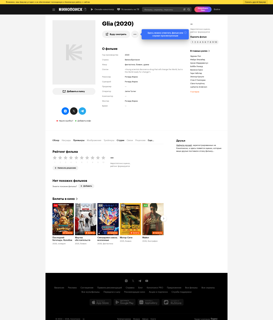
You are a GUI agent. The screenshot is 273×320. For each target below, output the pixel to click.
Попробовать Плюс (203, 9)
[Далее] (164, 218)
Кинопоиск (75, 318)
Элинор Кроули (197, 76)
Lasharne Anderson (198, 86)
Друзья (180, 140)
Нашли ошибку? (66, 120)
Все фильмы (191, 287)
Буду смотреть (118, 34)
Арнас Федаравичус (199, 62)
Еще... (151, 140)
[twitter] (73, 111)
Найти (189, 9)
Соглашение (86, 287)
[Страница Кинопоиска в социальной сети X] (133, 281)
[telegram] (82, 111)
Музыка (136, 318)
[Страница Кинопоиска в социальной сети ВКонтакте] (126, 281)
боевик (139, 64)
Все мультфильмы (90, 291)
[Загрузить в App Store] (100, 302)
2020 (127, 54)
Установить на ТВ (130, 9)
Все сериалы (208, 287)
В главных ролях (199, 51)
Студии (120, 140)
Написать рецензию (67, 167)
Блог (140, 287)
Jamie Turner (130, 91)
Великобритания (132, 59)
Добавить (87, 186)
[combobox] (162, 9)
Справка (130, 287)
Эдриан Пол (195, 55)
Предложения (174, 287)
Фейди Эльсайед (197, 59)
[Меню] (53, 9)
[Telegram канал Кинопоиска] (140, 281)
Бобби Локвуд (196, 66)
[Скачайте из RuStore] (173, 302)
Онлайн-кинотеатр (104, 9)
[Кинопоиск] (70, 9)
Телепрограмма (124, 318)
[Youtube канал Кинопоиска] (146, 281)
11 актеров (194, 91)
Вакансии (59, 287)
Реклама (72, 287)
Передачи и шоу (112, 291)
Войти (217, 9)
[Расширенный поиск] (184, 9)
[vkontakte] (65, 111)
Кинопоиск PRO (155, 287)
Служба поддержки (181, 291)
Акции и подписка (158, 291)
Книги (153, 318)
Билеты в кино (63, 199)
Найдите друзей (184, 144)
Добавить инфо (84, 120)
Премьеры (78, 140)
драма (146, 64)
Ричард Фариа (131, 76)
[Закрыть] (185, 32)
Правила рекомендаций (109, 287)
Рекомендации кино (134, 291)
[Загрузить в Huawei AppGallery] (149, 302)
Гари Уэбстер (196, 72)
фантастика (130, 64)
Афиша (145, 318)
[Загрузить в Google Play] (125, 302)
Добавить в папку (76, 91)
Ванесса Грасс (196, 69)
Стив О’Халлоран (198, 79)
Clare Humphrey (197, 83)
